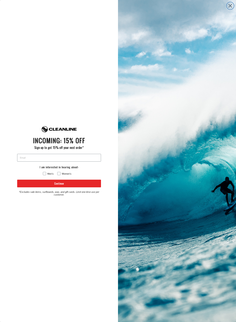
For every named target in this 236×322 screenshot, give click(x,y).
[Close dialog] (230, 6)
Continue (59, 183)
